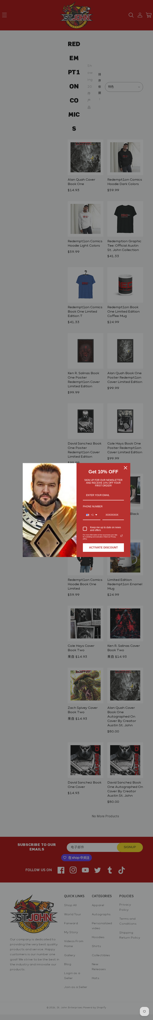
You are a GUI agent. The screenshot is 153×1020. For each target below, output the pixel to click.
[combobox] (91, 515)
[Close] (125, 468)
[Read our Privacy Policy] (121, 535)
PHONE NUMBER (93, 506)
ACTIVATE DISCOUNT (103, 547)
